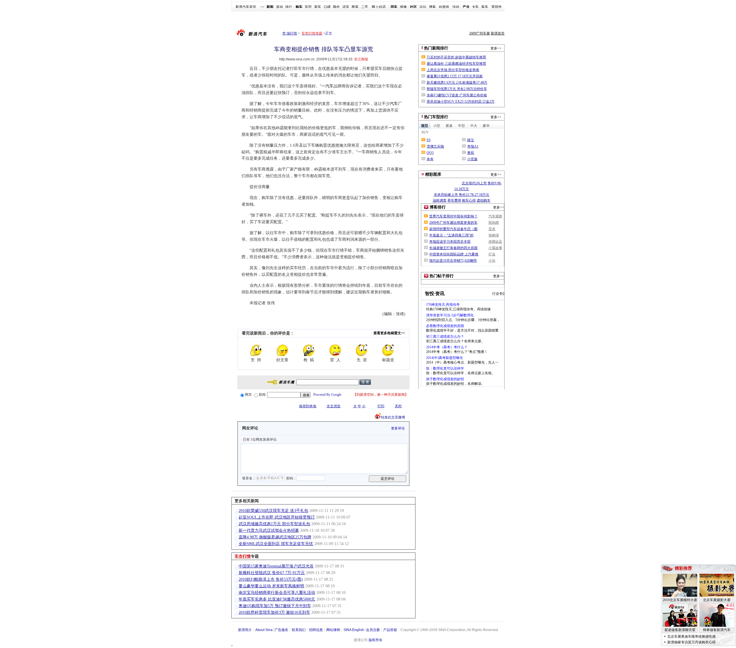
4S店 (279, 128)
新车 (317, 7)
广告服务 (281, 630)
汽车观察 (495, 216)
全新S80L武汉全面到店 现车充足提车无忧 (276, 544)
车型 (308, 7)
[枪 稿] (309, 350)
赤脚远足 (495, 242)
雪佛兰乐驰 (435, 146)
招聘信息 (316, 630)
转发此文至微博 (393, 417)
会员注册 (373, 630)
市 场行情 (289, 33)
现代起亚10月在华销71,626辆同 (453, 261)
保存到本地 (307, 406)
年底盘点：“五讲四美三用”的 (451, 235)
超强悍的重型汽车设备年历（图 (453, 229)
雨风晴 (493, 223)
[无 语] (361, 350)
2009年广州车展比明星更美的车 (453, 223)
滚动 (279, 7)
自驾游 (444, 7)
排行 (288, 7)
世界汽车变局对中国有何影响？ (453, 216)
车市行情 (243, 556)
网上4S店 (379, 7)
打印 (380, 406)
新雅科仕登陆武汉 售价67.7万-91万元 (272, 573)
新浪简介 (245, 630)
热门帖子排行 (442, 276)
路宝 (470, 140)
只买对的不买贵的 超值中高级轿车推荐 (456, 57)
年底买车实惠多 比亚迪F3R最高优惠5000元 (277, 599)
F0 (428, 140)
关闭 (398, 406)
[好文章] (282, 350)
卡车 (475, 7)
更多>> (495, 48)
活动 (455, 7)
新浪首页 (498, 33)
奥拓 (470, 153)
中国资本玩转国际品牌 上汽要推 (453, 254)
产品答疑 (390, 630)
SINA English (354, 630)
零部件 (496, 7)
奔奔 (430, 159)
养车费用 (454, 200)
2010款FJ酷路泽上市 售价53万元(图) (271, 579)
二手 (364, 7)
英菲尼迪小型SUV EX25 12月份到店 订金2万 (460, 102)
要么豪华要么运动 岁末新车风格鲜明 (271, 586)
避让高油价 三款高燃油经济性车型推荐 (456, 64)
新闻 (262, 395)
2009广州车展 (479, 33)
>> (262, 7)
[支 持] (256, 350)
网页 (248, 395)
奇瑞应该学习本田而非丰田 (450, 242)
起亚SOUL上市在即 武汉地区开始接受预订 (277, 517)
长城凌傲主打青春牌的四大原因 (453, 248)
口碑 (327, 7)
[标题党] (388, 350)
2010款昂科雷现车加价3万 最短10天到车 (274, 612)
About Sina (264, 630)
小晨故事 (495, 248)
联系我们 (299, 630)
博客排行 (438, 207)
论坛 (422, 7)
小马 (491, 261)
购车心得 (469, 200)
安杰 (491, 229)
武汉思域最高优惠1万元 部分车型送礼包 (274, 524)
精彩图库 (433, 174)
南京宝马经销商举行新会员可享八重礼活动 (277, 592)
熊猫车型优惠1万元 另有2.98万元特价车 (457, 89)
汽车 (329, 86)
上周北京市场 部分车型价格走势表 (453, 70)
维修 (403, 7)
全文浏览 (333, 406)
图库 (355, 7)
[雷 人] (335, 350)
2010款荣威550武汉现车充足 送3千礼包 (273, 511)
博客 (432, 7)
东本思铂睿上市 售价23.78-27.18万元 (461, 195)
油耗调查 (439, 200)
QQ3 (430, 153)
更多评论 (398, 428)
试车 (345, 7)
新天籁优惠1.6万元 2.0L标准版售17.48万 (457, 83)
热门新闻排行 (436, 48)
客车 (484, 7)
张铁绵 (493, 235)
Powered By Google (327, 395)
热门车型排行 (436, 117)
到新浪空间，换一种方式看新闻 (380, 395)
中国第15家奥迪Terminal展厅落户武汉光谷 (276, 566)
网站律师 (333, 630)
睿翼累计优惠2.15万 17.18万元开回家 (455, 76)
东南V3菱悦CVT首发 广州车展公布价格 (457, 95)
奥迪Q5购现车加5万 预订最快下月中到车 (275, 606)
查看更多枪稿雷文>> (389, 333)
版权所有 (375, 640)
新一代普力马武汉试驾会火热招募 (269, 530)
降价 (336, 7)
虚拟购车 (483, 200)
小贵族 (472, 159)
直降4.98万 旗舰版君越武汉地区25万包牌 (275, 537)
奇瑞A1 (472, 146)
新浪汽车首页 (245, 7)
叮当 (491, 254)
